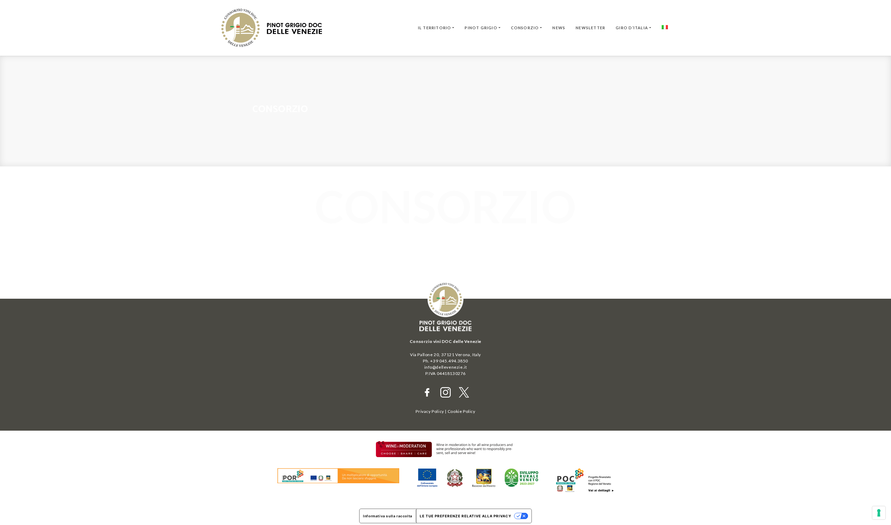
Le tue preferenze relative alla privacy (465, 516)
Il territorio (434, 27)
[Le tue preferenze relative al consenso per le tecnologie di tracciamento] (878, 512)
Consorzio (525, 27)
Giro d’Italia (632, 27)
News (558, 27)
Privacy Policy (430, 411)
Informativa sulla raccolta (387, 516)
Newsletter (590, 27)
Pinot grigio (481, 27)
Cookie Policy (461, 411)
